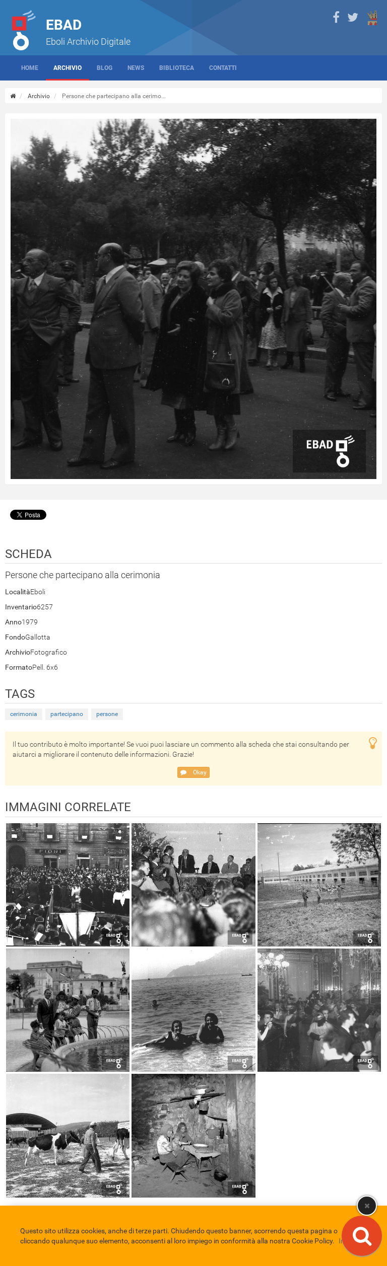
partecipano (66, 714)
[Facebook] (336, 17)
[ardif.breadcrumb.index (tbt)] (13, 96)
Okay (199, 772)
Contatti (223, 67)
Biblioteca (176, 67)
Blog (104, 67)
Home (29, 67)
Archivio (67, 67)
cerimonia (23, 714)
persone (107, 714)
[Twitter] (352, 17)
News (135, 67)
